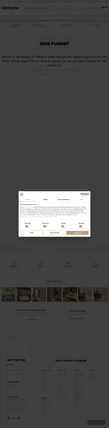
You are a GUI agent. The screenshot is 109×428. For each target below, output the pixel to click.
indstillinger (83, 213)
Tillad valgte (54, 232)
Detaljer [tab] (45, 199)
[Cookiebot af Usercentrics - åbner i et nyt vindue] (82, 194)
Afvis (31, 232)
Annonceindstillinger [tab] (63, 199)
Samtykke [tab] (27, 199)
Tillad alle (77, 232)
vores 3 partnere (28, 207)
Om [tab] (81, 199)
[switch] (45, 226)
